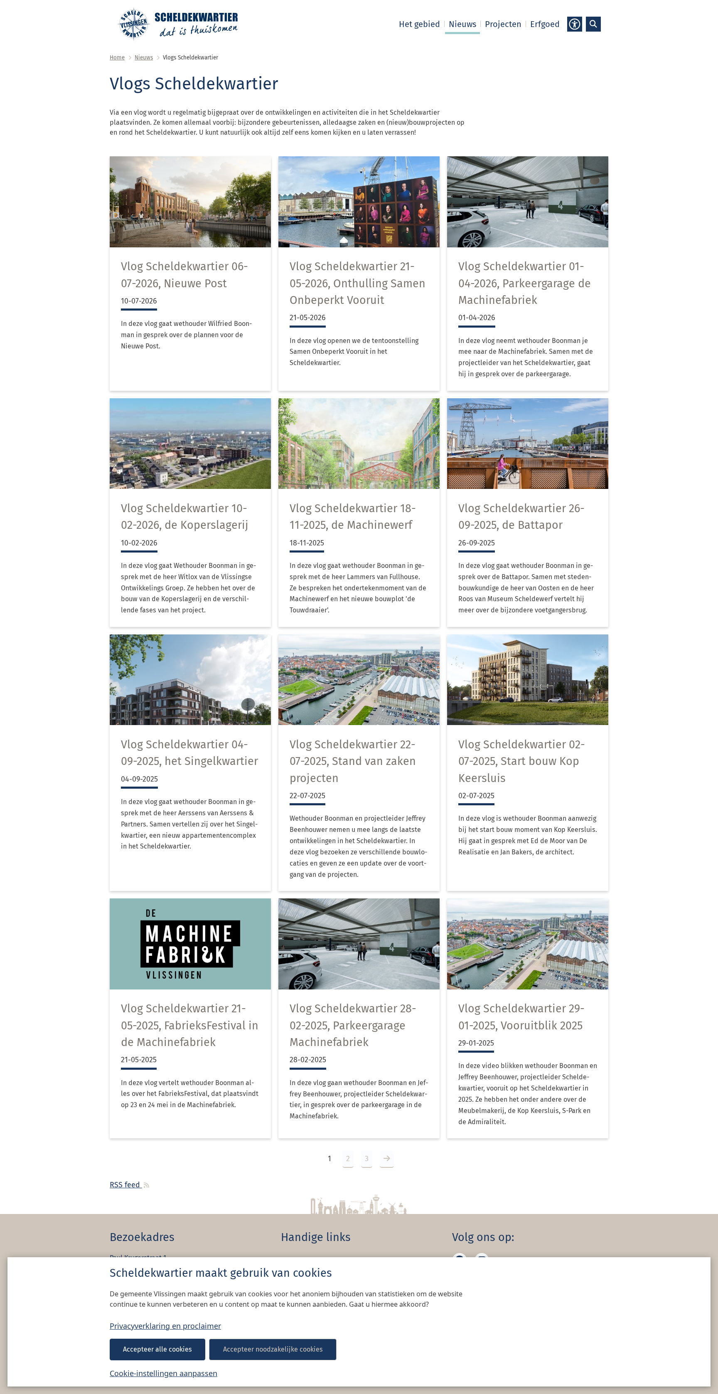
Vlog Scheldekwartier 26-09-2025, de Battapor (521, 517)
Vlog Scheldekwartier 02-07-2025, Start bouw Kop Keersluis (521, 761)
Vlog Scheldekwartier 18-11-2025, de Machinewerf (353, 517)
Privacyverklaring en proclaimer (165, 1326)
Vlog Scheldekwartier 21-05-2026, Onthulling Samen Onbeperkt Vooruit (357, 283)
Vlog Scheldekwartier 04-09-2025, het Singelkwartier (189, 753)
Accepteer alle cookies (157, 1349)
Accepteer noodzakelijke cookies (273, 1349)
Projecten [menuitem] (503, 24)
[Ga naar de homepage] (177, 24)
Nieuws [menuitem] (462, 24)
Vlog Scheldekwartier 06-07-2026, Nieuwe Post (184, 275)
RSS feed (126, 1184)
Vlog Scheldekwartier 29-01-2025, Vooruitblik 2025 (521, 1017)
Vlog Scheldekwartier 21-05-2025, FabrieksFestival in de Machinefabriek (189, 1025)
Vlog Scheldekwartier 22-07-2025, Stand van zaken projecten (353, 761)
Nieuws (144, 57)
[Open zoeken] (593, 24)
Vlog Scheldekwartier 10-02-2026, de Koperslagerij (184, 517)
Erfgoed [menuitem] (545, 24)
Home (117, 57)
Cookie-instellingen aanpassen (163, 1373)
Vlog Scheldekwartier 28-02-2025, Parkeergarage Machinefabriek (353, 1025)
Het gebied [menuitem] (419, 24)
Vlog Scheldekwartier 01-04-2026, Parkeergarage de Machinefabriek (524, 283)
